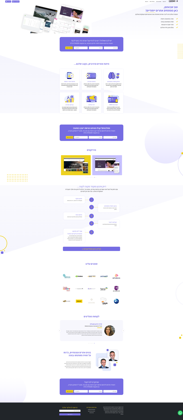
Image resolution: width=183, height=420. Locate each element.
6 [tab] (88, 177)
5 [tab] (90, 177)
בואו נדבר (9, 1)
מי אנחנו (164, 1)
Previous (123, 330)
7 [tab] (87, 177)
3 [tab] (93, 177)
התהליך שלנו (152, 1)
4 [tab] (91, 177)
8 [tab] (85, 177)
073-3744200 (16, 1)
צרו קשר (146, 1)
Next (59, 330)
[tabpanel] (107, 165)
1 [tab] (95, 177)
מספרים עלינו (158, 1)
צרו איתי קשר (70, 414)
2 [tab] (94, 177)
